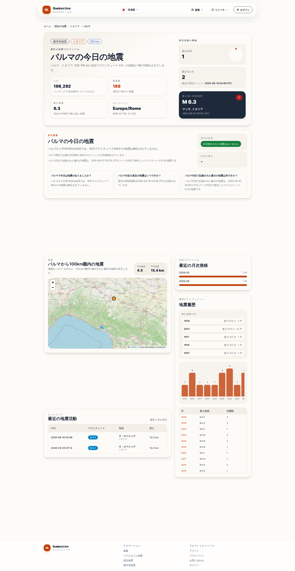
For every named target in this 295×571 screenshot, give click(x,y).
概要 (125, 550)
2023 (183, 429)
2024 (183, 423)
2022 (183, 435)
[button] (52, 282)
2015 (183, 470)
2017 (183, 459)
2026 (183, 417)
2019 (183, 447)
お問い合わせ (196, 560)
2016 (183, 465)
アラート (194, 550)
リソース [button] (220, 9)
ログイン (245, 9)
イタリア (75, 26)
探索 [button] (197, 9)
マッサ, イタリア (192, 109)
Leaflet (133, 346)
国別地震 (128, 560)
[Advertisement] (146, 226)
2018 (183, 453)
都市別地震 (60, 41)
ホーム (47, 26)
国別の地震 (60, 26)
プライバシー (196, 555)
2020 (183, 441)
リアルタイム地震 (133, 555)
